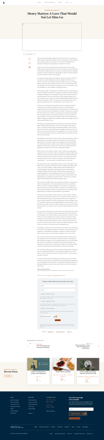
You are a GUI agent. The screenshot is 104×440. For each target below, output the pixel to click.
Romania (53, 426)
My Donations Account (60, 433)
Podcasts (38, 376)
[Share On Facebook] (29, 59)
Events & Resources (49, 2)
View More (8, 376)
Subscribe (57, 320)
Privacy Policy (90, 433)
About (60, 2)
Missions (69, 331)
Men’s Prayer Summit (51, 400)
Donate (51, 433)
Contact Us (69, 433)
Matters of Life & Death (53, 275)
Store (66, 2)
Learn (38, 2)
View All (30, 413)
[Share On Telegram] (29, 67)
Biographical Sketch (52, 10)
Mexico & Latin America (44, 426)
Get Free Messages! (74, 418)
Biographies (50, 331)
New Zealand (85, 426)
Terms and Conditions (79, 433)
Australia (78, 426)
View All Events (50, 411)
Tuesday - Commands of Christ (48, 294)
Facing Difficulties (60, 331)
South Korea (59, 426)
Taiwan (72, 426)
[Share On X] (29, 63)
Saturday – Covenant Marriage (47, 308)
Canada (35, 426)
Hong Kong (67, 426)
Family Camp (49, 405)
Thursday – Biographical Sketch (48, 301)
